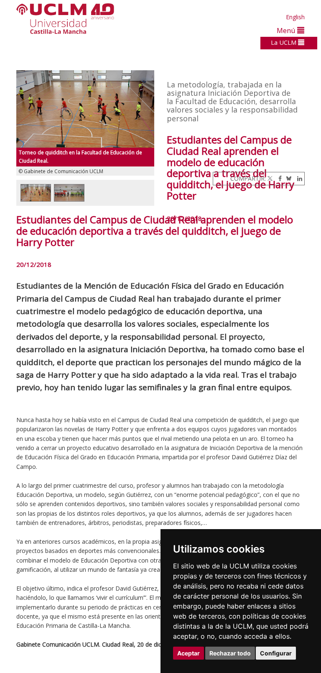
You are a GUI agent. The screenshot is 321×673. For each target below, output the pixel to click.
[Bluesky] (287, 178)
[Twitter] (270, 178)
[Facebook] (278, 178)
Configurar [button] (276, 653)
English (295, 17)
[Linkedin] (297, 178)
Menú (287, 30)
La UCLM (284, 42)
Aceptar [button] (188, 653)
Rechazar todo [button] (230, 653)
